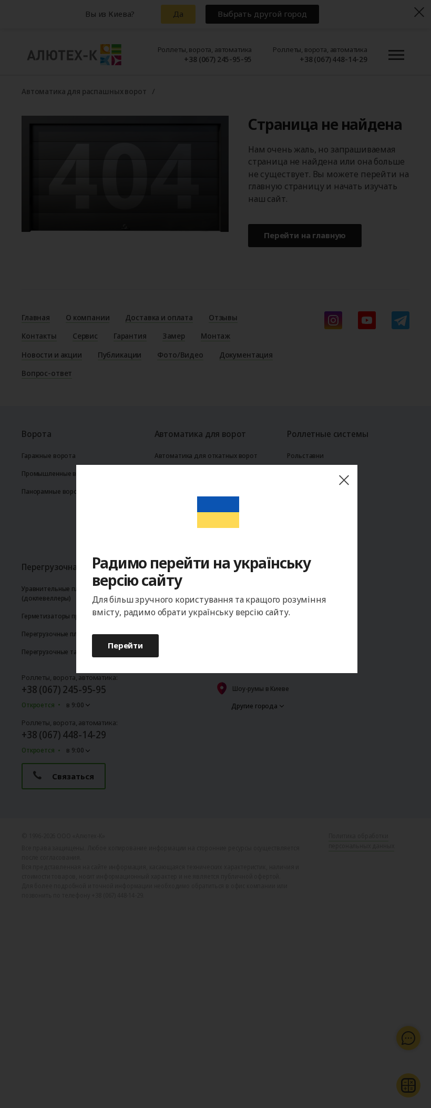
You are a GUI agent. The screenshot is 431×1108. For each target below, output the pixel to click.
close (344, 480)
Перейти (125, 645)
